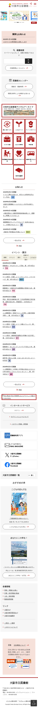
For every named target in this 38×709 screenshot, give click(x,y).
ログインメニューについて (20, 417)
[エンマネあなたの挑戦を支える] (11, 661)
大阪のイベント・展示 (26, 257)
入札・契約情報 (9, 596)
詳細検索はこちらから (17, 68)
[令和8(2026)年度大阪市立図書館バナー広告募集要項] (25, 666)
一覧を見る (17, 240)
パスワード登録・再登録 (20, 424)
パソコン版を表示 (11, 701)
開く (32, 475)
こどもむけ (33, 257)
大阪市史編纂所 (9, 616)
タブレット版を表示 (25, 701)
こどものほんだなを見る (17, 527)
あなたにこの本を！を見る (17, 575)
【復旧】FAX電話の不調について (14, 232)
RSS (20, 246)
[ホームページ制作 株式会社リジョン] (19, 661)
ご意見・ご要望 (9, 623)
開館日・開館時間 (17, 86)
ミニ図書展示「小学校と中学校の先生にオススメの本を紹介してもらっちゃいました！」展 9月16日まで (19, 371)
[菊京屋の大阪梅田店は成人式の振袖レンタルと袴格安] (27, 661)
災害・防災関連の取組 (11, 593)
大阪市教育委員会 (10, 613)
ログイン (17, 410)
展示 (19, 257)
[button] (15, 22)
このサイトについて (11, 627)
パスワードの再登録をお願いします (15, 42)
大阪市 (6, 610)
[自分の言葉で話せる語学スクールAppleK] (13, 666)
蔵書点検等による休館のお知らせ (19, 93)
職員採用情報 (8, 599)
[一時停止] (33, 23)
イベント (12, 257)
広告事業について (20, 645)
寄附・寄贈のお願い (11, 590)
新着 (5, 257)
